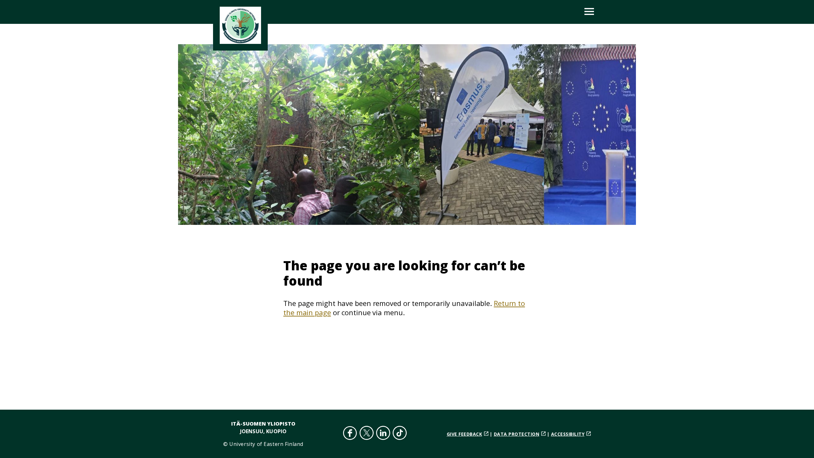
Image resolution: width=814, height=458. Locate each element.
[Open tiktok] (400, 434)
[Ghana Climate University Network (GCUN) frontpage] (240, 25)
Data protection (517, 434)
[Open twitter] (367, 434)
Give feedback (464, 434)
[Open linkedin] (383, 434)
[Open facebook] (350, 434)
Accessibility (568, 434)
